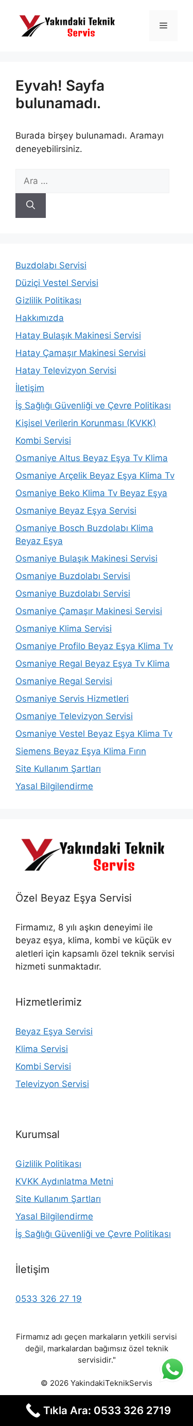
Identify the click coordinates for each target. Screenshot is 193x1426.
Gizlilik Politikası (48, 300)
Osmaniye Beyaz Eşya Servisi (75, 510)
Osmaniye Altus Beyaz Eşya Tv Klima (91, 458)
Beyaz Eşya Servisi (54, 1031)
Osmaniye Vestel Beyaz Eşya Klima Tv (93, 733)
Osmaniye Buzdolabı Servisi (72, 576)
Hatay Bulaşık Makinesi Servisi (78, 335)
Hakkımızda (39, 318)
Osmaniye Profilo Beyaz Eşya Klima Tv (94, 646)
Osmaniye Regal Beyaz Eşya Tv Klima (92, 663)
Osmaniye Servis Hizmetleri (72, 698)
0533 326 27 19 (48, 1299)
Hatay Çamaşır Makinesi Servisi (80, 353)
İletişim (29, 388)
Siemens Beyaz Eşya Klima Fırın (80, 751)
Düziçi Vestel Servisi (56, 283)
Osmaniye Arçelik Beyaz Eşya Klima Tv (94, 475)
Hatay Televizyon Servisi (65, 370)
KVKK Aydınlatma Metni (64, 1181)
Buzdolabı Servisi (50, 265)
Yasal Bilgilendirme (54, 786)
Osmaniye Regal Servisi (63, 681)
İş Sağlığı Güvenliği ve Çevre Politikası (93, 405)
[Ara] (30, 205)
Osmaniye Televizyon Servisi (74, 716)
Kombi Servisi (43, 440)
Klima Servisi (41, 1049)
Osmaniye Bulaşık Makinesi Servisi (86, 558)
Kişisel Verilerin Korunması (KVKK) (85, 423)
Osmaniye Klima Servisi (63, 628)
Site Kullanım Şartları (58, 768)
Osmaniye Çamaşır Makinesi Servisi (88, 611)
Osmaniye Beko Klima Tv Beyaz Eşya (91, 493)
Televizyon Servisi (52, 1084)
